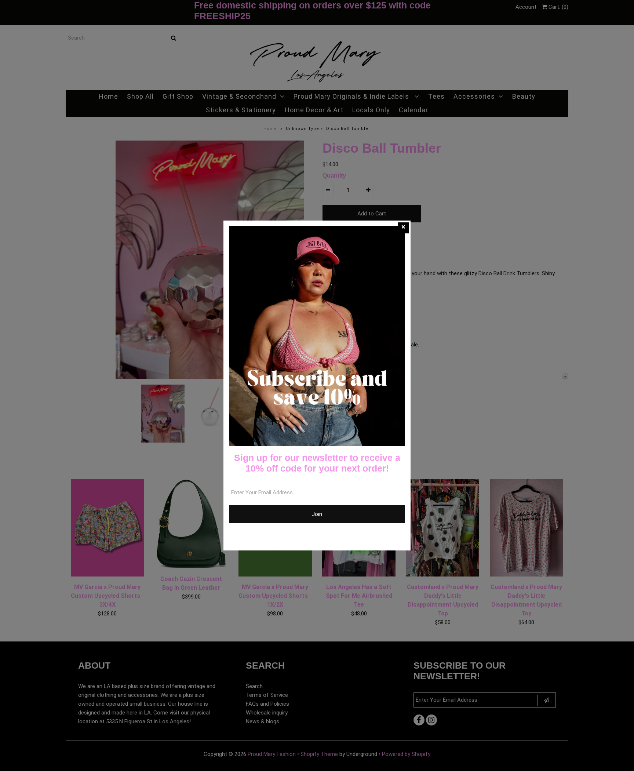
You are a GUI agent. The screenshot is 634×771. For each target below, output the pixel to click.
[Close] (403, 227)
